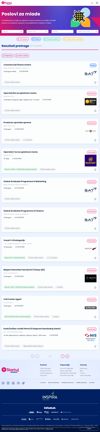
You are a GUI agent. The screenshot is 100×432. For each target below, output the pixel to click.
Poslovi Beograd (45, 368)
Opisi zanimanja (85, 375)
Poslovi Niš (43, 375)
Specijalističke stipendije (68, 373)
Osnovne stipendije (66, 368)
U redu (89, 428)
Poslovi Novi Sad (45, 371)
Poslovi (43, 365)
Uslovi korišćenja (53, 383)
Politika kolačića (81, 383)
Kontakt (91, 383)
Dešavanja (83, 368)
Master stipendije (66, 371)
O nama (43, 383)
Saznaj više (49, 429)
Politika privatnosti (67, 383)
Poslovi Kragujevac (46, 373)
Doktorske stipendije (67, 375)
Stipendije (65, 365)
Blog (81, 371)
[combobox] (12, 31)
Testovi (82, 373)
